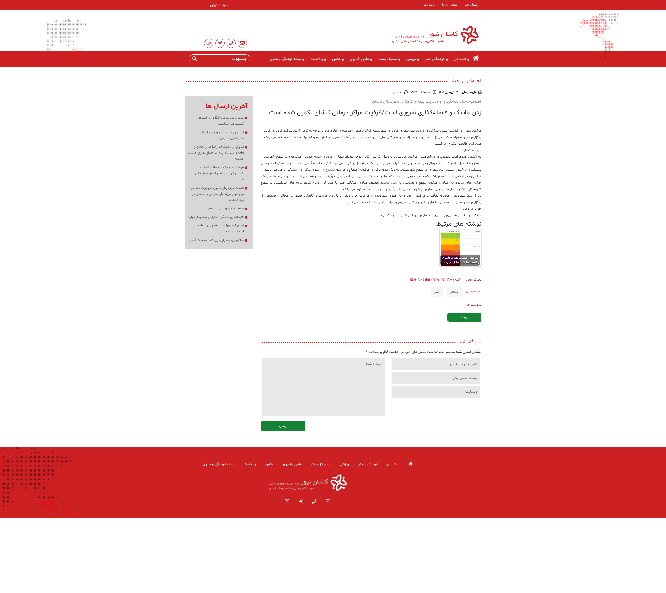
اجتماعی (460, 59)
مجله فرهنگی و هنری (285, 59)
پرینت (464, 317)
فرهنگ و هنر (435, 59)
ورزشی (411, 59)
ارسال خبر (471, 5)
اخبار (437, 292)
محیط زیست (387, 59)
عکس (336, 59)
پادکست (316, 59)
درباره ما (429, 5)
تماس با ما (449, 5)
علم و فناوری (359, 59)
